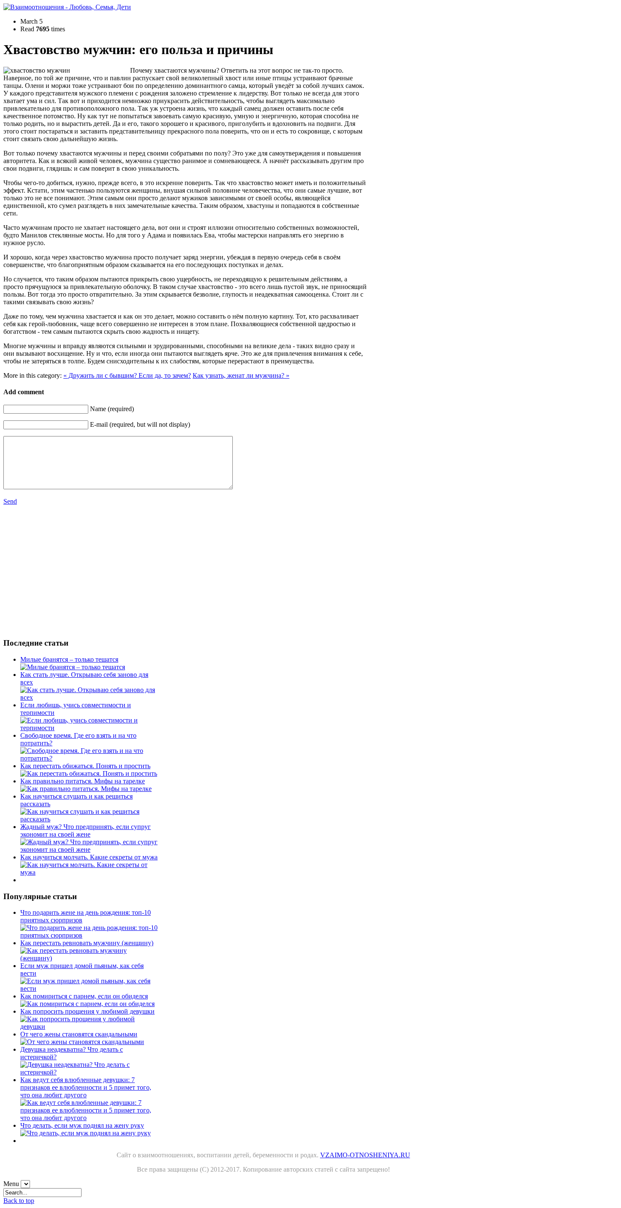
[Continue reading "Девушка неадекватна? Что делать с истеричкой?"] (89, 1072)
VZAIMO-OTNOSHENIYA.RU (365, 1155)
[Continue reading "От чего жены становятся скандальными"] (82, 1041)
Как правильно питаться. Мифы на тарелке (82, 781)
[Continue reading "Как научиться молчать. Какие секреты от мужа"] (89, 872)
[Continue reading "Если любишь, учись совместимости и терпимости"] (89, 727)
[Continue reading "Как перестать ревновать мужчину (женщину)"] (89, 958)
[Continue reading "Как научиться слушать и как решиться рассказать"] (89, 819)
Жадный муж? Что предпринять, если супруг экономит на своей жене (85, 830)
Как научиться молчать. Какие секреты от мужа (89, 857)
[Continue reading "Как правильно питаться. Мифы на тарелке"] (86, 788)
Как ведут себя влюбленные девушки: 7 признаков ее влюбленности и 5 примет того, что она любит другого (85, 1087)
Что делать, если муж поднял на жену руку (82, 1125)
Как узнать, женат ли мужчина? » (241, 375)
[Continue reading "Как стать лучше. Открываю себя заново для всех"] (89, 697)
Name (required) (112, 408)
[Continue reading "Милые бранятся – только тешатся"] (72, 667)
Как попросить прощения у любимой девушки (87, 1011)
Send (10, 501)
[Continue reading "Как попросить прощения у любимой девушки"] (89, 1026)
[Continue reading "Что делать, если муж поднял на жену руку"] (85, 1133)
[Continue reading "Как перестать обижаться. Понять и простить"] (88, 773)
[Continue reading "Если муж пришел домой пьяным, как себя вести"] (89, 988)
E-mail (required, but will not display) (140, 424)
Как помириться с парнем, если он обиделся (84, 996)
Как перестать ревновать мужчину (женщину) (86, 942)
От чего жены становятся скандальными (78, 1034)
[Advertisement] (81, 571)
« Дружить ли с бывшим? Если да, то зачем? (127, 375)
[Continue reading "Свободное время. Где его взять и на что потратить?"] (89, 758)
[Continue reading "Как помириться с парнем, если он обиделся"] (87, 1003)
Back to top (18, 1200)
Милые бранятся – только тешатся (69, 659)
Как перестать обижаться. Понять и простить (85, 765)
